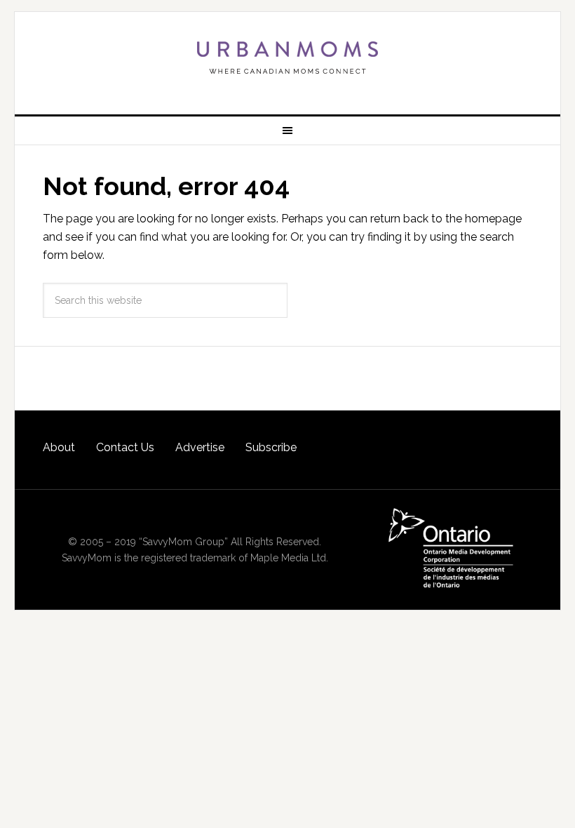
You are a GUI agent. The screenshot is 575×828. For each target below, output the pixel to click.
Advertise (199, 447)
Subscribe (271, 447)
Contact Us (125, 447)
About (59, 447)
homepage (493, 218)
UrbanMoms (287, 57)
